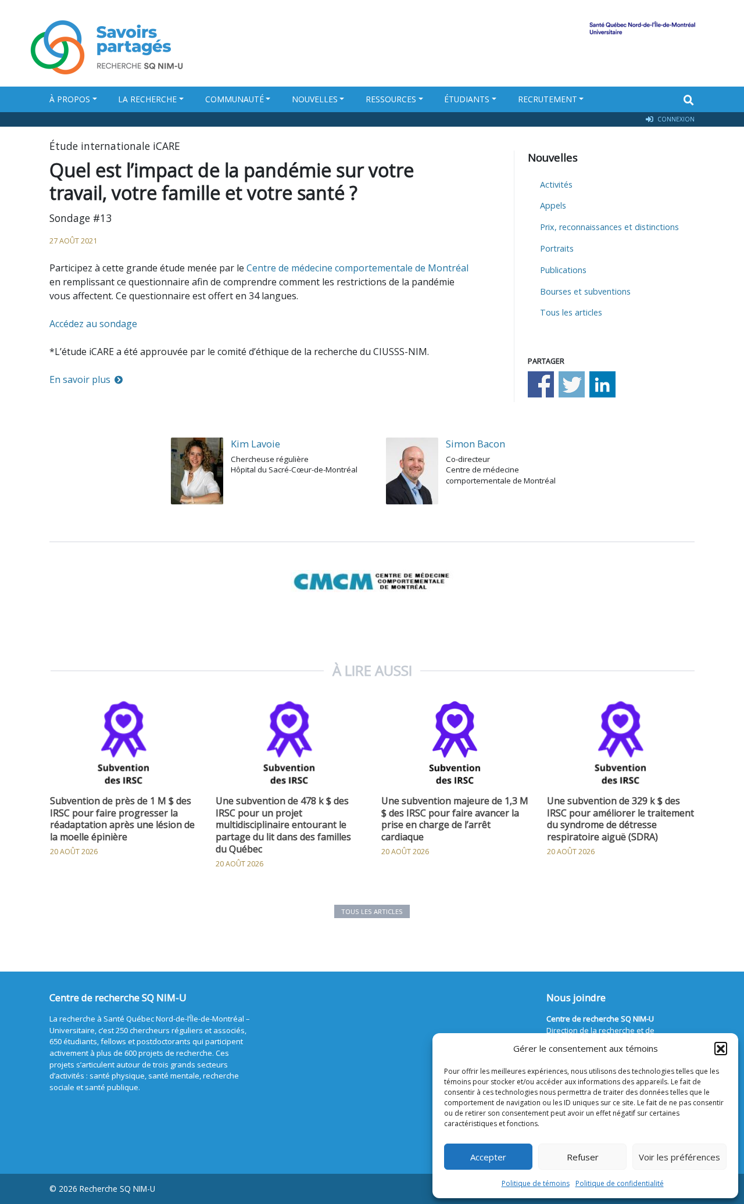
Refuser (583, 1157)
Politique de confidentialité (619, 1183)
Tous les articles (571, 312)
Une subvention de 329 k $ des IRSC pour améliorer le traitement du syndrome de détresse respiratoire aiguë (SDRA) (620, 818)
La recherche (147, 99)
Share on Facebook (541, 384)
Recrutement (547, 99)
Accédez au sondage (93, 323)
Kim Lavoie (255, 443)
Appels (553, 205)
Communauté (234, 99)
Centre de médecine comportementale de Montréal (357, 267)
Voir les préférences (679, 1157)
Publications (563, 269)
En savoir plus (79, 379)
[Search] (689, 100)
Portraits (557, 248)
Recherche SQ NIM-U (117, 1188)
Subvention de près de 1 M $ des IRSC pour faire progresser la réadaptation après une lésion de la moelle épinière (122, 818)
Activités (556, 184)
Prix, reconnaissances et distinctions (609, 226)
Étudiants (466, 99)
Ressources (391, 99)
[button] (721, 1048)
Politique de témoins (536, 1183)
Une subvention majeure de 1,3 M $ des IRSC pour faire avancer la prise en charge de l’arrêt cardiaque (454, 818)
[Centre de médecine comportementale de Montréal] (372, 580)
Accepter (488, 1157)
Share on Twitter (572, 384)
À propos (69, 99)
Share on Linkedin (602, 384)
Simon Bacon (475, 443)
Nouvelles (315, 99)
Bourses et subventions (585, 291)
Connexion (675, 119)
